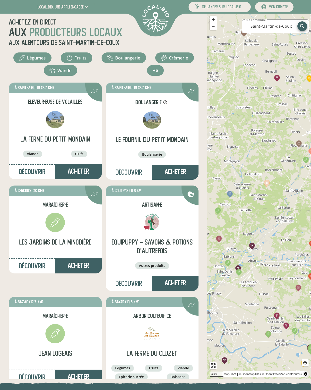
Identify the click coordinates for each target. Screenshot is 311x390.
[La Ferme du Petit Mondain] (55, 119)
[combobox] (271, 26)
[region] (259, 196)
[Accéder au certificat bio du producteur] (94, 92)
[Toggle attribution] (306, 374)
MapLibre (230, 374)
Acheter (78, 377)
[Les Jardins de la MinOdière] (55, 222)
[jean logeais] (55, 333)
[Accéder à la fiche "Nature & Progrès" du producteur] (191, 195)
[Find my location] (305, 362)
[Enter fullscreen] (213, 365)
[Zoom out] (213, 26)
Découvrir (32, 172)
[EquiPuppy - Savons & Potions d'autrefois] (152, 222)
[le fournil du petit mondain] (152, 120)
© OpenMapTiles (250, 374)
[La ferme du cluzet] (152, 333)
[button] (63, 7)
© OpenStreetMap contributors (282, 374)
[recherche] (302, 26)
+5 (155, 70)
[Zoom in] (213, 19)
